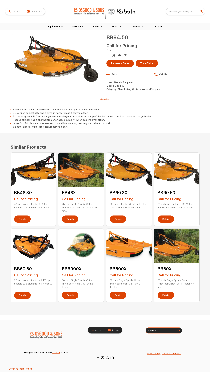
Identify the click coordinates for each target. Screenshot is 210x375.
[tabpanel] (58, 60)
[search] (201, 11)
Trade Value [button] (146, 63)
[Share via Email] (119, 55)
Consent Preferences (20, 368)
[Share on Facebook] (108, 55)
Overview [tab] (105, 99)
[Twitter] (102, 357)
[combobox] (185, 11)
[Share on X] (114, 55)
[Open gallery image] (58, 60)
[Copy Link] (125, 55)
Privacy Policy (153, 353)
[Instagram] (107, 357)
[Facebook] (98, 357)
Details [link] (22, 219)
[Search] (178, 330)
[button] (14, 11)
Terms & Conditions (171, 353)
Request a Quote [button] (120, 63)
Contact (157, 26)
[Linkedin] (112, 357)
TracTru (56, 352)
